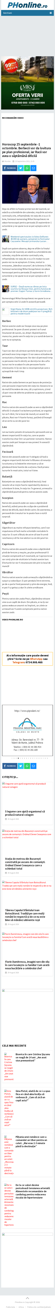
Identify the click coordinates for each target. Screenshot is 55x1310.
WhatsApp (36, 659)
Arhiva (21, 1307)
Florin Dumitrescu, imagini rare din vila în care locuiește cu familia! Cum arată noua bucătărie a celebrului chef (27, 965)
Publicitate (10, 1307)
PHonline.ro (20, 1302)
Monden (8, 161)
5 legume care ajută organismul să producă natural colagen (25, 813)
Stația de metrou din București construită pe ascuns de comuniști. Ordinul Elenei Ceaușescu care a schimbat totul (25, 863)
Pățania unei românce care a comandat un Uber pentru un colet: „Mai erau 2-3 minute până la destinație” (31, 1141)
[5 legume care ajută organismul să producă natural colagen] (27, 795)
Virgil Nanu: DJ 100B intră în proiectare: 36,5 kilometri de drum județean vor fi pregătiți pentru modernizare (31, 311)
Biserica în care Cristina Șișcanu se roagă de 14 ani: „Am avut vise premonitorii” (33, 1057)
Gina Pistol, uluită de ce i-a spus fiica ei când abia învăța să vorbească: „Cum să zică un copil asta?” (33, 1095)
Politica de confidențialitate (39, 1307)
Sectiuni (7, 13)
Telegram (18, 662)
